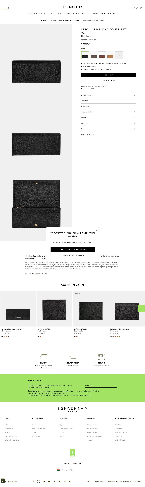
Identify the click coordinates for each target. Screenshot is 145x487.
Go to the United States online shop (73, 249)
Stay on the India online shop (73, 255)
